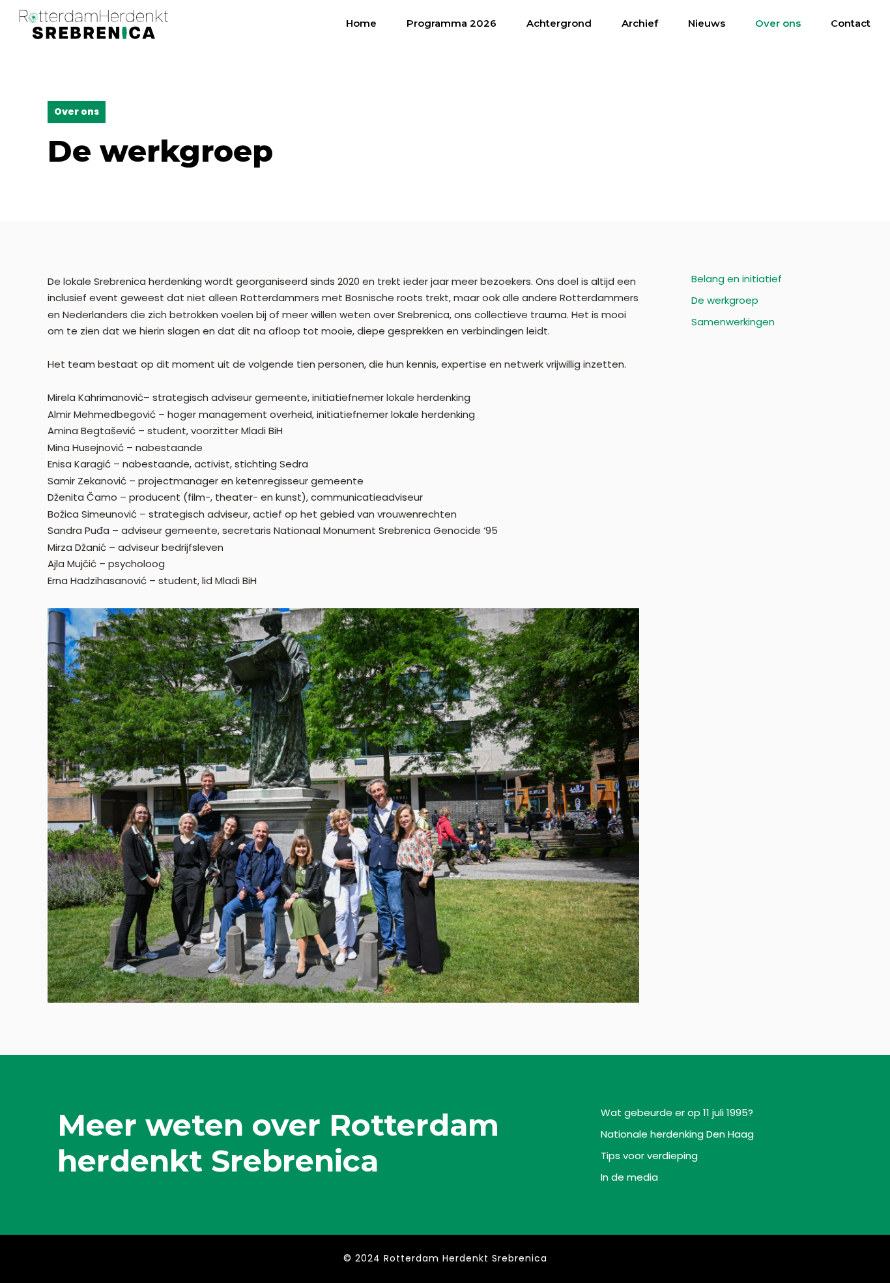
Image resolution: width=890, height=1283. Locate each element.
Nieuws (706, 23)
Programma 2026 (451, 23)
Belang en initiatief (736, 279)
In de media (629, 1177)
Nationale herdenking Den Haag (677, 1134)
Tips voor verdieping (649, 1155)
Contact (850, 23)
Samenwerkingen (733, 322)
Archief (640, 23)
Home (361, 23)
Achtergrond (559, 23)
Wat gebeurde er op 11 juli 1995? (677, 1112)
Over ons (778, 23)
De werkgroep (724, 300)
